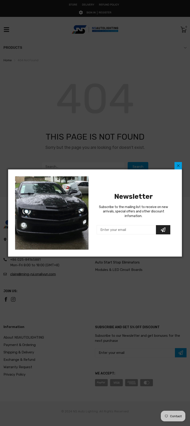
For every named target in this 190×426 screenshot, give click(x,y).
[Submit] (163, 229)
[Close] (178, 165)
